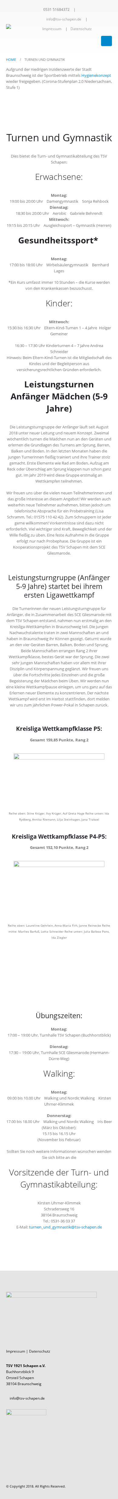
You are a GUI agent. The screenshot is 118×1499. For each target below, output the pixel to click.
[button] (106, 41)
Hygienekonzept (96, 75)
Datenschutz (81, 28)
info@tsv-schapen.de (63, 19)
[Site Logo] (22, 26)
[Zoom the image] (59, 756)
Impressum (51, 28)
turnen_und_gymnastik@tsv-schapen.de (65, 1227)
